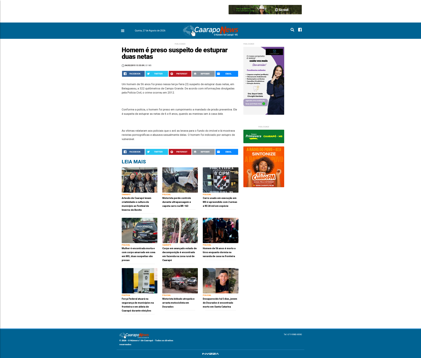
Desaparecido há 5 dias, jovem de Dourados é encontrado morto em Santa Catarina (220, 303)
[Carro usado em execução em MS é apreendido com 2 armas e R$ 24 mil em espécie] (220, 179)
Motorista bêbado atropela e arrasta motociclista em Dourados (178, 303)
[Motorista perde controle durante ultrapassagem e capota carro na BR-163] (180, 179)
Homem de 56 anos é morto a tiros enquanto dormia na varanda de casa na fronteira (219, 252)
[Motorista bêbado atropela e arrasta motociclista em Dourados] (180, 280)
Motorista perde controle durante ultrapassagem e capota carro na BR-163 (176, 202)
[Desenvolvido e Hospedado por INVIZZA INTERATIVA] (210, 353)
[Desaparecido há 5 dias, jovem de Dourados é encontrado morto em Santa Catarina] (220, 280)
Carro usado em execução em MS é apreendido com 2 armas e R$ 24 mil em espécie (220, 202)
